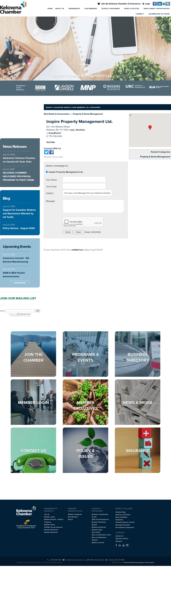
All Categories (93, 107)
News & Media (137, 402)
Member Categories (75, 514)
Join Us (47, 514)
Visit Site (50, 142)
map (72, 130)
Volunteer (119, 541)
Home (50, 8)
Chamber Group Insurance (53, 527)
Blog (6, 198)
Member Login (33, 402)
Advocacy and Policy (123, 515)
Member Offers (49, 525)
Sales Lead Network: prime (101, 535)
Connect (140, 14)
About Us (60, 8)
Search (49, 107)
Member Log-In (49, 517)
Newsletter (119, 520)
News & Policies (132, 8)
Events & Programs (111, 8)
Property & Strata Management (155, 156)
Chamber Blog (121, 512)
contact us (77, 249)
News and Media (121, 517)
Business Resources (51, 530)
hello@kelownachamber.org (76, 560)
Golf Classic (96, 532)
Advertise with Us (122, 538)
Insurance (137, 450)
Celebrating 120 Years (159, 14)
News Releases (15, 146)
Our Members (91, 8)
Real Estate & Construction (56, 114)
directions (80, 130)
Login (147, 3)
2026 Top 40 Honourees (100, 519)
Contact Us (33, 450)
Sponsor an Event (98, 542)
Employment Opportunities (157, 8)
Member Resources (51, 532)
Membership (74, 8)
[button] (150, 127)
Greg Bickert (55, 133)
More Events (20, 283)
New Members (78, 107)
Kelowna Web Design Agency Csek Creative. (139, 562)
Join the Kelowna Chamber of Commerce (120, 3)
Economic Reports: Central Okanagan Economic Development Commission (125, 524)
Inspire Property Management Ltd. (79, 121)
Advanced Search (62, 107)
